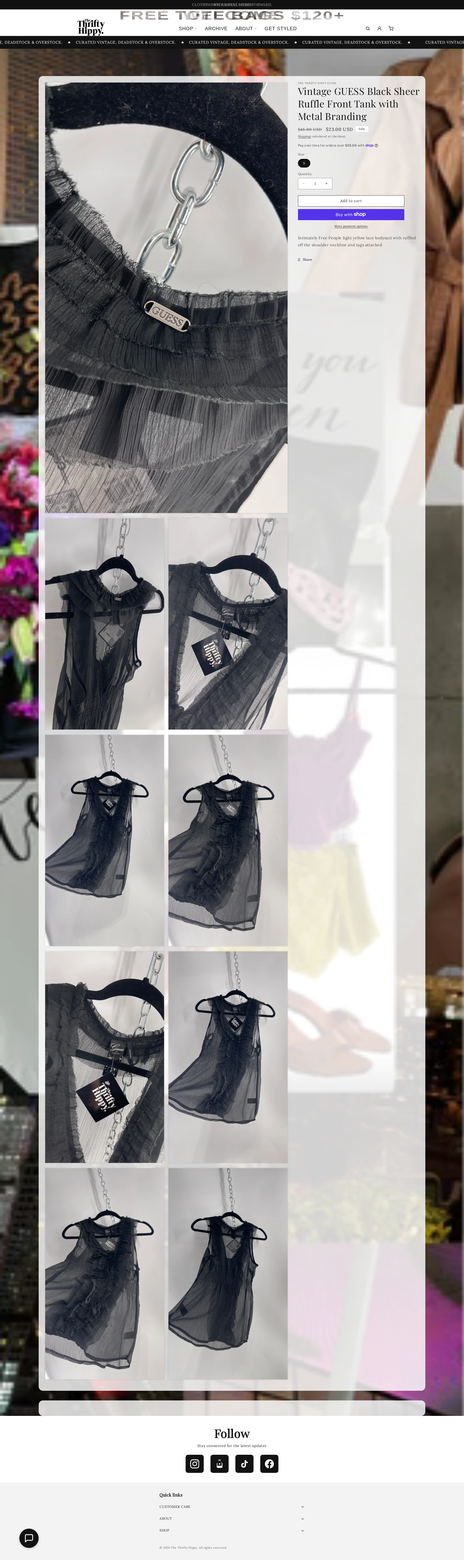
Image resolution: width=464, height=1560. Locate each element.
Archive (216, 28)
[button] (232, 1507)
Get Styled (281, 28)
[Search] (367, 28)
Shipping (304, 136)
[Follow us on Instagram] (195, 1464)
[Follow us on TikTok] (244, 1464)
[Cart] (391, 28)
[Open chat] (29, 1538)
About (244, 28)
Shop (186, 28)
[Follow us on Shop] (219, 1464)
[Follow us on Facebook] (269, 1464)
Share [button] (307, 259)
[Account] (379, 28)
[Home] (90, 28)
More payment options (351, 226)
